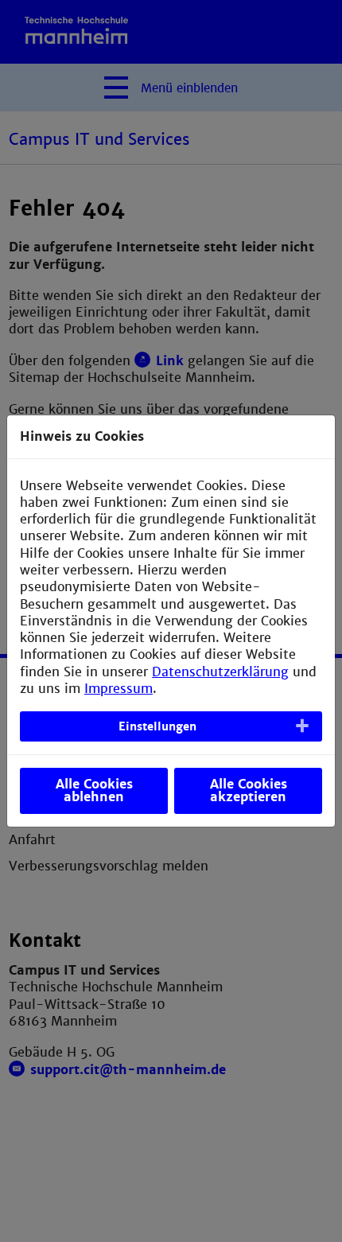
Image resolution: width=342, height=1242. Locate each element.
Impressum (118, 688)
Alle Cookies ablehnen (94, 790)
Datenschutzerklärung (220, 672)
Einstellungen (157, 726)
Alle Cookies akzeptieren (248, 790)
